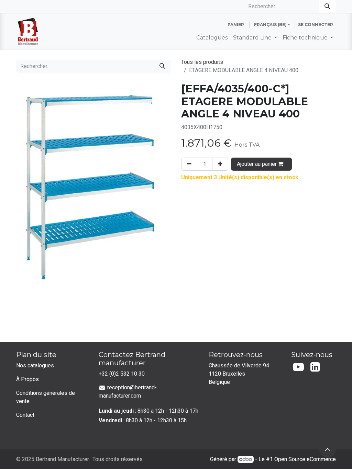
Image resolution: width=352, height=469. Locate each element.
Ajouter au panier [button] (257, 164)
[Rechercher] (327, 6)
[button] (327, 449)
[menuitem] (212, 38)
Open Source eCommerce (305, 459)
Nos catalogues (35, 365)
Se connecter (315, 24)
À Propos (27, 379)
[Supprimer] (189, 164)
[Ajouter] (220, 164)
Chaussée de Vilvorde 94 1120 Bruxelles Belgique (240, 373)
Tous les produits (202, 62)
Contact (25, 415)
